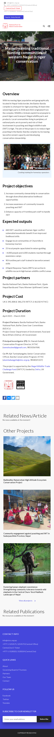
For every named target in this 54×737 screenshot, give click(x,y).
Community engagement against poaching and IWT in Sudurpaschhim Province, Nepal (26, 534)
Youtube (6, 703)
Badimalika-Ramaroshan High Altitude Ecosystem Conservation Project (24, 481)
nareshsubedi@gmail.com (14, 347)
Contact (6, 681)
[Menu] (49, 26)
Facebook (6, 695)
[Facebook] (5, 398)
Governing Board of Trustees (15, 670)
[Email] (18, 398)
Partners (6, 673)
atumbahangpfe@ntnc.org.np (16, 360)
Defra (37, 369)
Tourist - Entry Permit (12, 17)
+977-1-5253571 (13, 5)
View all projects (25, 600)
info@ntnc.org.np (13, 3)
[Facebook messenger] (9, 398)
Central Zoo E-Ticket (13, 8)
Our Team (7, 677)
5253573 (22, 5)
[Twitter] (13, 398)
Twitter (6, 699)
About (5, 666)
